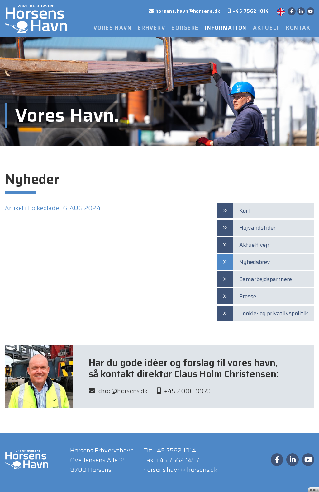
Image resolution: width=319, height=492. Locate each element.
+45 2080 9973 (187, 391)
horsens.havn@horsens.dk (180, 470)
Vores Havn (112, 28)
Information (226, 28)
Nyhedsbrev (254, 262)
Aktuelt (266, 28)
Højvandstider (257, 227)
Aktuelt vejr (254, 245)
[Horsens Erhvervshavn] (36, 18)
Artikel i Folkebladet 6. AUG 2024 (53, 208)
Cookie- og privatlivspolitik (273, 313)
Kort (244, 210)
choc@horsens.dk (123, 391)
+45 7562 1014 (175, 450)
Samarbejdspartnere (265, 279)
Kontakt (300, 28)
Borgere (185, 28)
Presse (247, 296)
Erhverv (151, 28)
